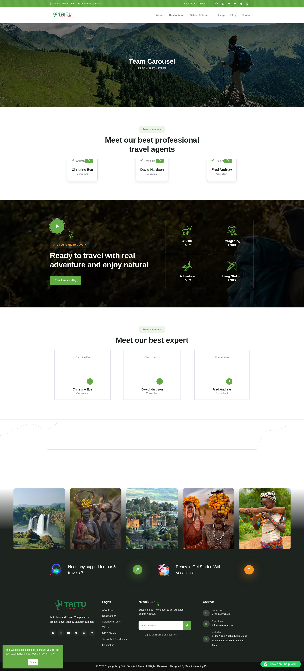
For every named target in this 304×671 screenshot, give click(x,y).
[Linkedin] (247, 4)
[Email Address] (206, 623)
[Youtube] (229, 4)
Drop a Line (217, 610)
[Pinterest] (241, 4)
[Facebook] (216, 4)
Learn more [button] (48, 653)
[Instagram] (223, 4)
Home (141, 68)
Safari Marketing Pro (196, 666)
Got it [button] (33, 662)
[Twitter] (235, 4)
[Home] (62, 15)
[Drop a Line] (206, 613)
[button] (254, 171)
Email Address (218, 621)
